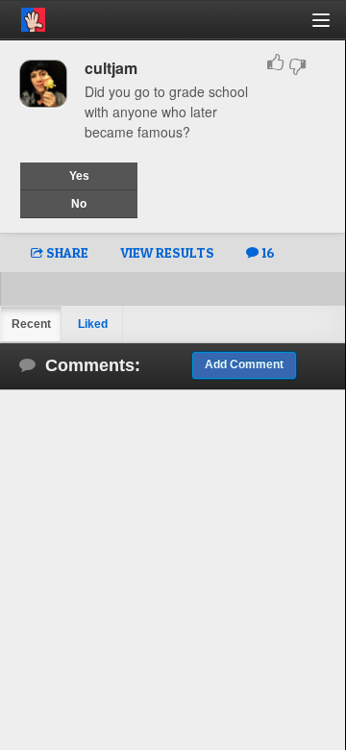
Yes (79, 176)
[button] (332, 27)
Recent (31, 324)
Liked (93, 324)
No (78, 204)
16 (267, 252)
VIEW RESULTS (167, 252)
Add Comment (244, 364)
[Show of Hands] (22, 16)
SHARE (65, 252)
